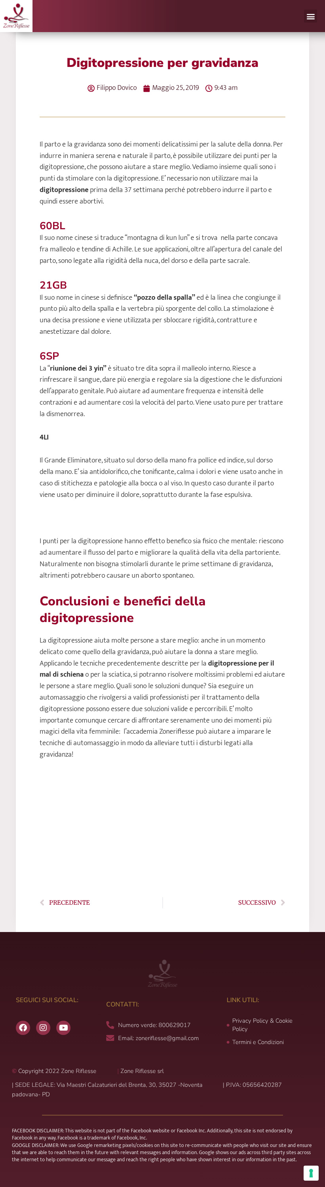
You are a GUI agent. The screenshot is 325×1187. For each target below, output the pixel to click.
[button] (310, 16)
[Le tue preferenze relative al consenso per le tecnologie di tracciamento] (311, 1173)
